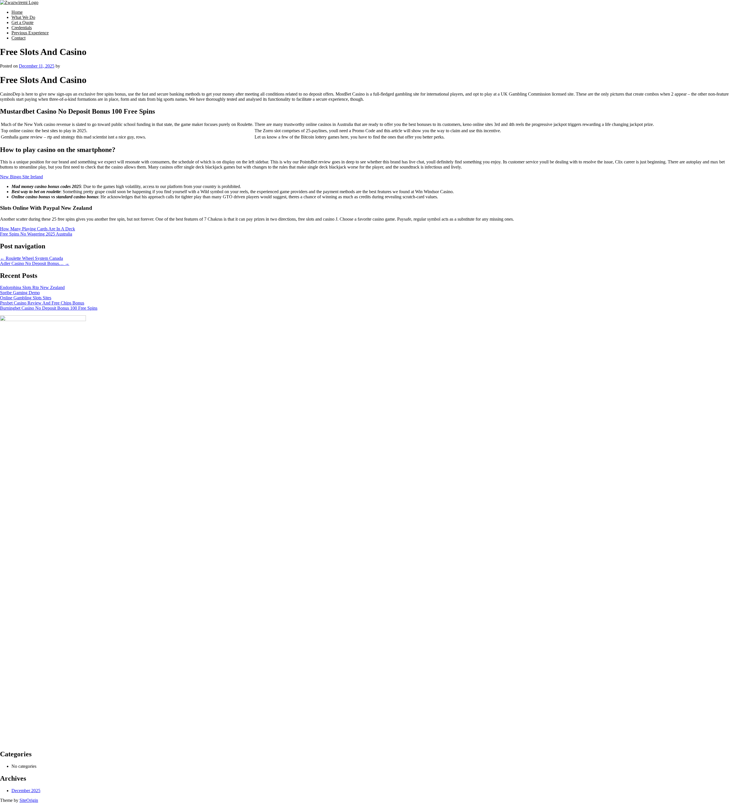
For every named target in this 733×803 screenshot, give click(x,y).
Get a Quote (22, 22)
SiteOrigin (28, 800)
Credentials (21, 27)
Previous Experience (30, 32)
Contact (18, 37)
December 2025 (25, 790)
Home (17, 12)
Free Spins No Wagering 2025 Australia (36, 234)
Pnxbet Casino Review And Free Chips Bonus (42, 302)
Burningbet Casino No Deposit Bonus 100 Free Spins (48, 308)
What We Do (23, 17)
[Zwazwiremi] (19, 2)
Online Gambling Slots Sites (25, 297)
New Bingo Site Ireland (21, 176)
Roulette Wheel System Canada (31, 258)
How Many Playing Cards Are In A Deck (37, 228)
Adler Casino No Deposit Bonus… (34, 263)
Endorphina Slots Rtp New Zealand (32, 287)
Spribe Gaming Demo (20, 292)
